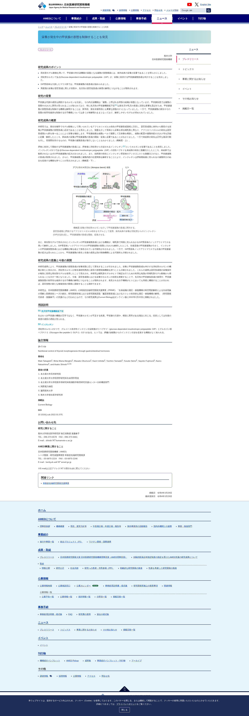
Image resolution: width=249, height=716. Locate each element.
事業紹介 (43, 534)
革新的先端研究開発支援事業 (56, 483)
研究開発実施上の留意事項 (146, 586)
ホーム (42, 510)
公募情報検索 (46, 586)
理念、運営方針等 (78, 526)
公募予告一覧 (48, 597)
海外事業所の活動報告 (137, 526)
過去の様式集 (103, 614)
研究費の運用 (85, 614)
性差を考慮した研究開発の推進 (163, 568)
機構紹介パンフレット (50, 660)
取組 (42, 563)
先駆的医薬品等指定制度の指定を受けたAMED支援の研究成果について (165, 557)
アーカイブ (137, 660)
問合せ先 (158, 10)
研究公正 (60, 568)
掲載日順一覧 (119, 597)
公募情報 (43, 578)
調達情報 (107, 10)
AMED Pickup (72, 660)
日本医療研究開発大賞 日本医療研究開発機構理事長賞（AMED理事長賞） (93, 557)
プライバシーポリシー (126, 704)
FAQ (70, 614)
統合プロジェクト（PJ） (71, 542)
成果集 (88, 660)
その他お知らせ (110, 630)
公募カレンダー (87, 586)
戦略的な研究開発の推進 (131, 568)
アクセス (147, 10)
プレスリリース (60, 27)
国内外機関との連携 (163, 526)
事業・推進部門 (185, 526)
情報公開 (46, 568)
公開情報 (135, 10)
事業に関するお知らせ (87, 630)
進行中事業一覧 (47, 542)
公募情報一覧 (66, 597)
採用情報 (123, 10)
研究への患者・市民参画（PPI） (99, 568)
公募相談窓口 (64, 586)
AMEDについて (47, 519)
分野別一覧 (102, 597)
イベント (43, 637)
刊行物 (42, 653)
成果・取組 (44, 549)
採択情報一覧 (84, 597)
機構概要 (60, 526)
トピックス (65, 630)
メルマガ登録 (172, 10)
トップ (40, 27)
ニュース (48, 27)
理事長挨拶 (45, 526)
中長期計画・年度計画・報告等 (107, 526)
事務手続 (43, 607)
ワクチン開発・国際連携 (100, 542)
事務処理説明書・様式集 (116, 586)
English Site (205, 4)
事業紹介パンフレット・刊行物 (111, 660)
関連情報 (168, 586)
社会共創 (74, 568)
